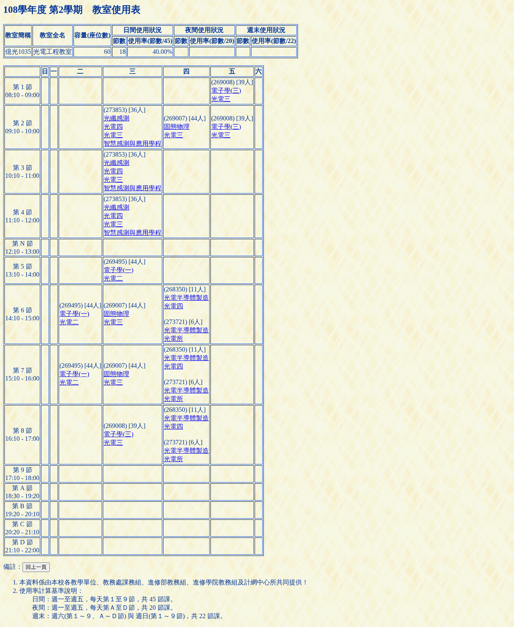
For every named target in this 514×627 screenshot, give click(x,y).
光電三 (220, 99)
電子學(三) (226, 90)
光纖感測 (116, 118)
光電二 (113, 278)
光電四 (113, 126)
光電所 (173, 338)
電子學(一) (118, 270)
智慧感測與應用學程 (132, 143)
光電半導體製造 (186, 297)
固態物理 (177, 126)
